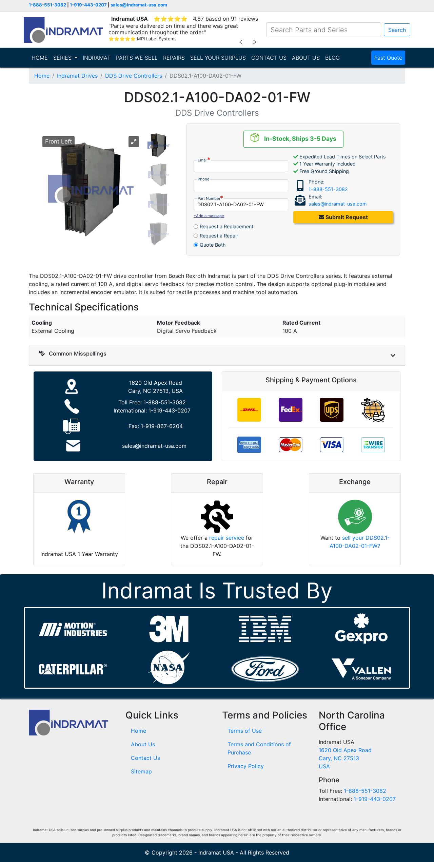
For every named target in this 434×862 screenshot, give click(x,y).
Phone (204, 179)
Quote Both (213, 245)
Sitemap (141, 771)
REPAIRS (174, 57)
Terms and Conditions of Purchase (259, 748)
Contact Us (145, 757)
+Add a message (209, 215)
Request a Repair (219, 235)
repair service (226, 537)
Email (203, 160)
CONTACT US (269, 57)
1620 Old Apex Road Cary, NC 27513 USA (345, 758)
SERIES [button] (63, 57)
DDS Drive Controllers (133, 75)
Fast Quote (388, 57)
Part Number (209, 198)
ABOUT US (306, 57)
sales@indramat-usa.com (139, 4)
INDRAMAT (97, 57)
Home (42, 75)
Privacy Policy (246, 766)
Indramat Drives (77, 75)
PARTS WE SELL (137, 57)
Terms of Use (245, 730)
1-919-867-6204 (162, 426)
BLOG (332, 57)
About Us (143, 744)
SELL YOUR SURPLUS (218, 57)
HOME (40, 57)
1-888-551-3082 (47, 4)
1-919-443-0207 (88, 4)
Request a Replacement (226, 226)
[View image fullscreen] (134, 142)
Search (397, 29)
